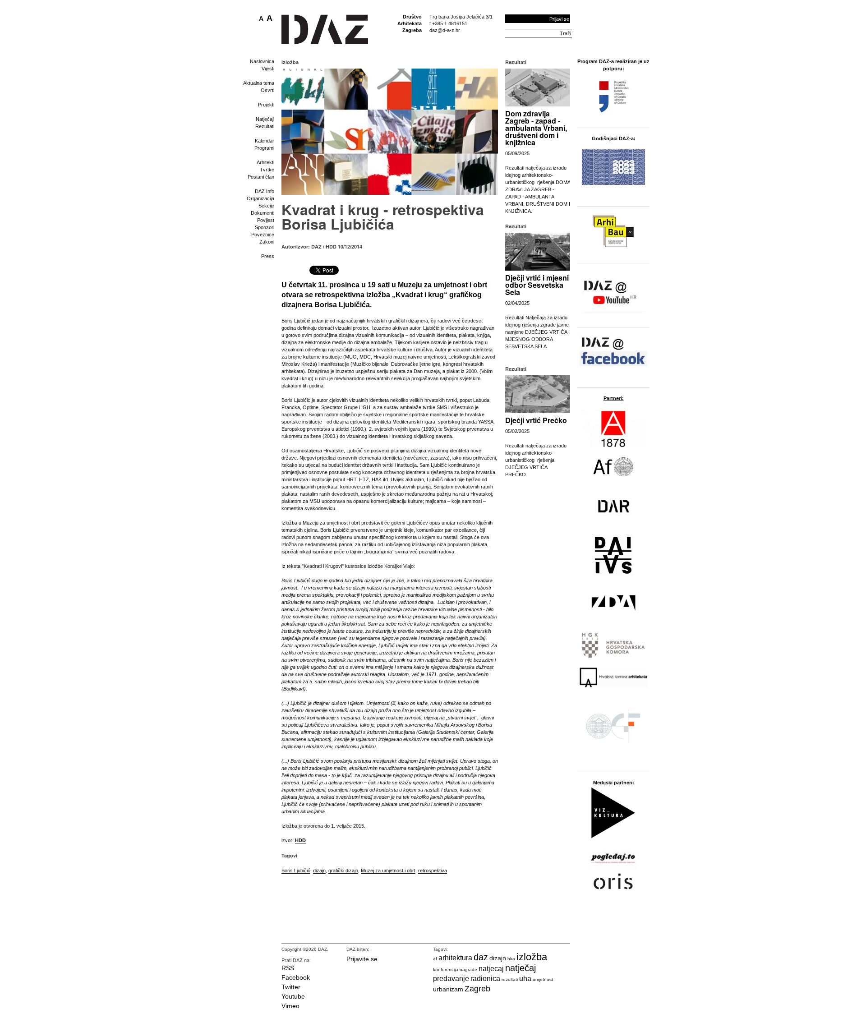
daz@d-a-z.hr (444, 30)
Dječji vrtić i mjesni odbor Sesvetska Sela (537, 284)
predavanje (451, 978)
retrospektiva (432, 870)
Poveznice (262, 234)
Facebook (295, 977)
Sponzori (264, 227)
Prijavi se (559, 19)
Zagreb (477, 988)
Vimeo (290, 1005)
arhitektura (455, 958)
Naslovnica (262, 61)
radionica (485, 978)
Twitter (290, 986)
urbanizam (448, 989)
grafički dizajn (343, 870)
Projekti (266, 104)
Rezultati (264, 126)
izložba (531, 957)
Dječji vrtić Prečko (536, 420)
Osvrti (267, 90)
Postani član (261, 177)
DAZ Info (264, 191)
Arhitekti (265, 162)
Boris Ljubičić (295, 870)
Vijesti (268, 68)
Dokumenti (262, 213)
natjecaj (491, 968)
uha (525, 978)
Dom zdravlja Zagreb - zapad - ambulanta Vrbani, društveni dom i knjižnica (536, 127)
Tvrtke (267, 169)
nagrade (468, 969)
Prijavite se (362, 959)
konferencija (445, 969)
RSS (287, 968)
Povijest (265, 220)
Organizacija (260, 198)
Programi (264, 148)
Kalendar (264, 140)
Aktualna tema (258, 83)
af (435, 958)
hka (511, 958)
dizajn (319, 870)
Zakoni (266, 241)
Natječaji (265, 119)
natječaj (520, 968)
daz (481, 957)
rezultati (510, 979)
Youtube (293, 996)
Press (267, 256)
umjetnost (543, 979)
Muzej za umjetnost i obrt (388, 870)
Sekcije (266, 205)
